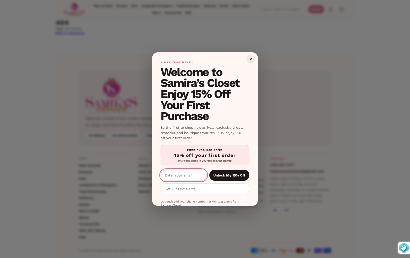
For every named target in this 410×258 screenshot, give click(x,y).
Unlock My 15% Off (229, 175)
